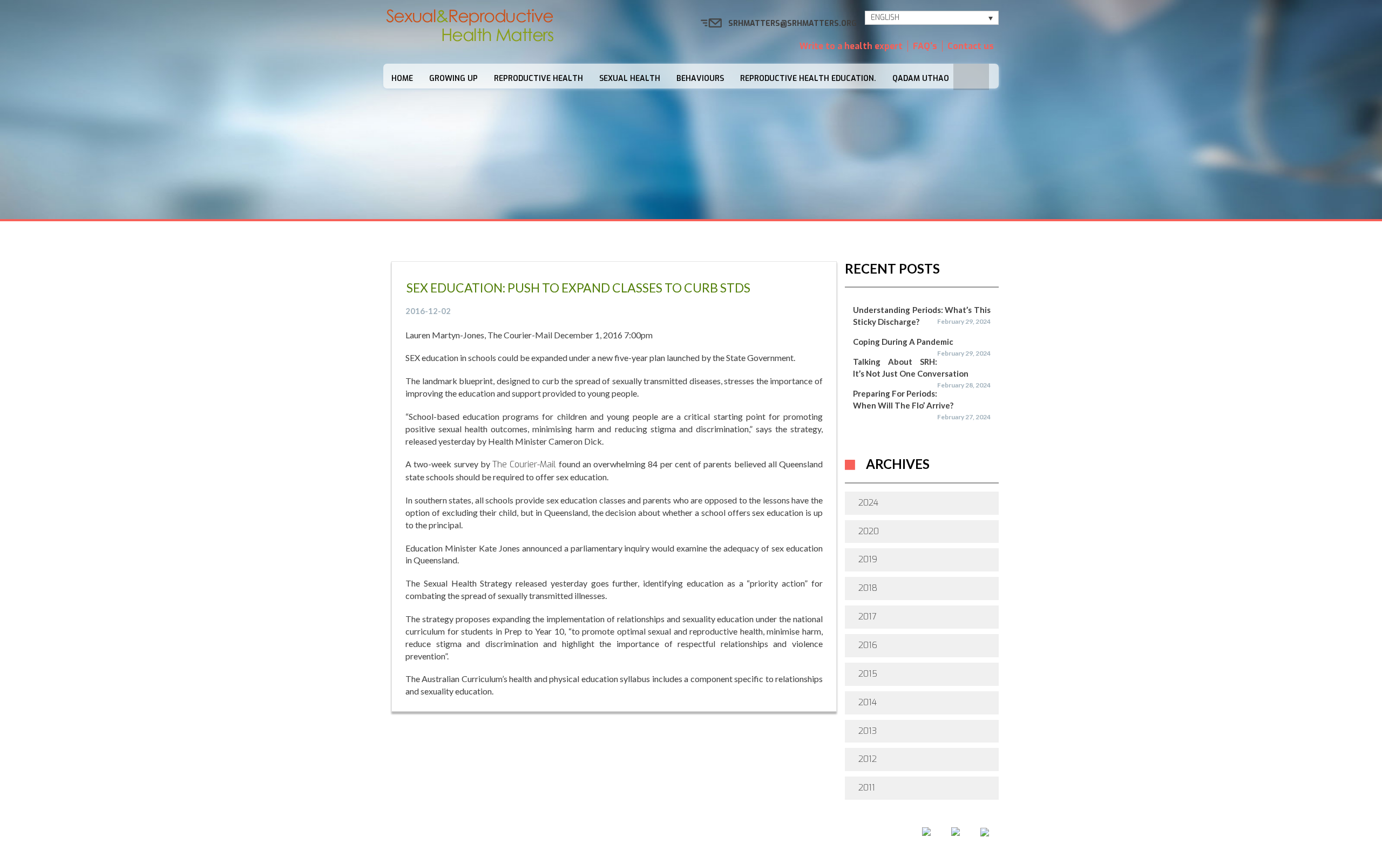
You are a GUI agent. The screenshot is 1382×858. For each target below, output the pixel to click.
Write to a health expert (851, 46)
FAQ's (925, 46)
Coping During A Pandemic (903, 341)
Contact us (970, 46)
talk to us (739, 835)
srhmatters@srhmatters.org (792, 23)
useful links (808, 835)
